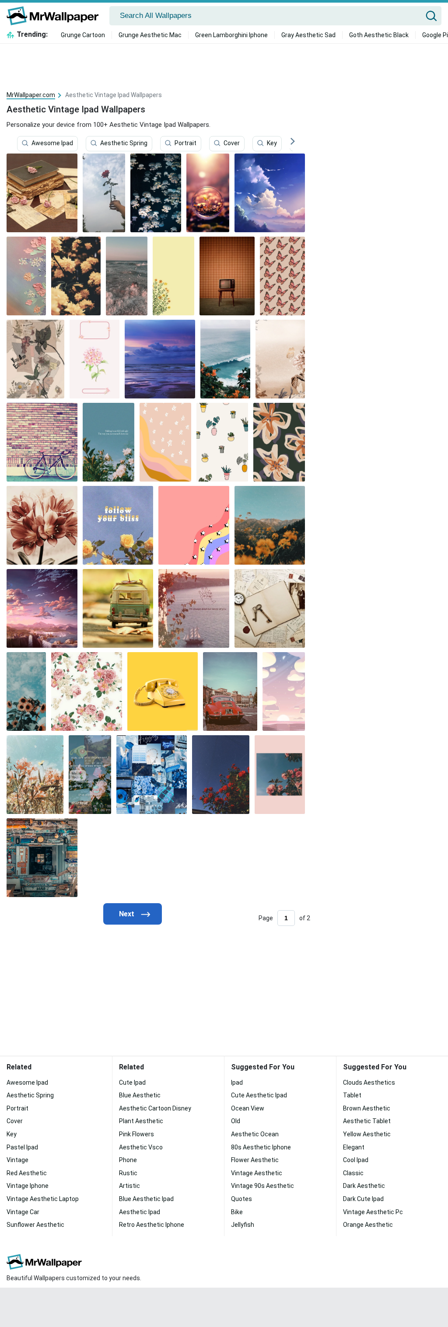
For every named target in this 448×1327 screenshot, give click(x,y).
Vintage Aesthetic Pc (373, 1211)
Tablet (352, 1095)
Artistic (129, 1185)
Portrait (185, 143)
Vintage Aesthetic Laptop (43, 1198)
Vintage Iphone (28, 1185)
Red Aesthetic (27, 1173)
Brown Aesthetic (366, 1108)
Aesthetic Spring (123, 143)
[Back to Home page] (56, 15)
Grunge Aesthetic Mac (150, 34)
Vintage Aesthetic (256, 1173)
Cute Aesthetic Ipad (259, 1095)
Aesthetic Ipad (139, 1211)
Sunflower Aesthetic (35, 1224)
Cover (232, 143)
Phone (128, 1159)
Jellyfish (242, 1224)
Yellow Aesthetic (367, 1134)
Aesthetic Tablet (367, 1120)
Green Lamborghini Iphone (231, 34)
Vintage (17, 1159)
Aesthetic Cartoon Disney (155, 1108)
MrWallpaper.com (31, 94)
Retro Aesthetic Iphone (151, 1224)
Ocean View (247, 1108)
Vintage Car (23, 1211)
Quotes (241, 1198)
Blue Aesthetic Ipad (146, 1198)
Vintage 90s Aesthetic (262, 1185)
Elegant (353, 1147)
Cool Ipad (355, 1159)
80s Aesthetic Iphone (261, 1147)
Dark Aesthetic (364, 1185)
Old (235, 1120)
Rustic (128, 1173)
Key (272, 143)
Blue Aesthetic (140, 1095)
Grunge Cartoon (83, 34)
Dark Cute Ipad (363, 1198)
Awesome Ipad (52, 143)
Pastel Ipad (22, 1147)
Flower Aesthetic (255, 1159)
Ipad (237, 1082)
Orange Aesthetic (368, 1224)
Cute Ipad (132, 1082)
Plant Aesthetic (141, 1120)
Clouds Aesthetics (369, 1082)
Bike (237, 1211)
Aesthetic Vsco (141, 1147)
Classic (353, 1173)
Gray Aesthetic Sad (308, 34)
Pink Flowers (136, 1134)
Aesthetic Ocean (255, 1134)
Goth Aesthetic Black (379, 34)
